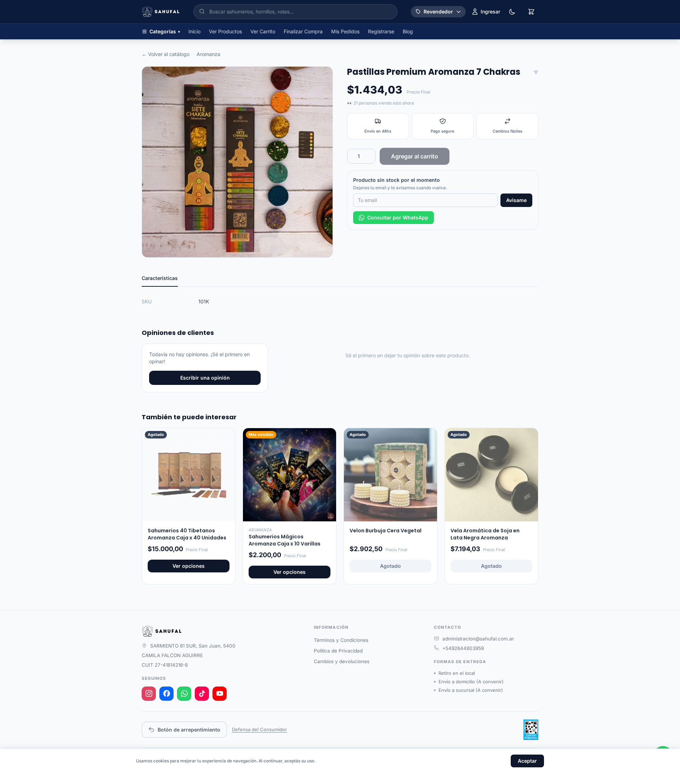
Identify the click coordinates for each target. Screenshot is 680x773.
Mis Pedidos (345, 31)
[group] (237, 162)
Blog (408, 31)
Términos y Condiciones (341, 640)
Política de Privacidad (338, 651)
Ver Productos (225, 31)
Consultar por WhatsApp (397, 217)
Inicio (194, 31)
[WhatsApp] (184, 694)
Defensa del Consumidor (259, 729)
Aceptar (527, 761)
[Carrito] (531, 12)
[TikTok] (202, 694)
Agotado (390, 566)
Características (160, 278)
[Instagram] (149, 694)
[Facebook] (166, 694)
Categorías (164, 31)
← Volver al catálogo (165, 54)
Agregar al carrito (414, 156)
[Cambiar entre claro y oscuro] (512, 11)
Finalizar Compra (303, 31)
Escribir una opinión (205, 378)
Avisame (516, 200)
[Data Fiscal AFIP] (530, 729)
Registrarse (381, 31)
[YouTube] (219, 694)
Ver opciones (188, 566)
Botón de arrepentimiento (189, 730)
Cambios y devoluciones (341, 661)
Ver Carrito (262, 31)
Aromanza (208, 54)
